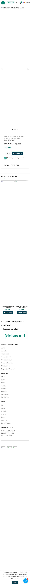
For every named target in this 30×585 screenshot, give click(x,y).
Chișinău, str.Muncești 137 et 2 (13, 321)
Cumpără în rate (5, 423)
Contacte (3, 411)
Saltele (3, 348)
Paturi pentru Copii (6, 360)
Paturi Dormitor (5, 366)
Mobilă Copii (4, 394)
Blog (2, 405)
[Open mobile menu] (3, 2)
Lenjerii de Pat (5, 354)
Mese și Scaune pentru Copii (11, 138)
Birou (2, 376)
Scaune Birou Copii (9, 140)
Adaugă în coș (17, 153)
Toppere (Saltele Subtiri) (8, 369)
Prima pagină (7, 136)
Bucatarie (3, 391)
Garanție (3, 417)
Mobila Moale (5, 397)
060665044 (6, 325)
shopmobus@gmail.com (11, 329)
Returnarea (4, 420)
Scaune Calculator (6, 357)
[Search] (17, 2)
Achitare (3, 414)
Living (2, 379)
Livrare (3, 408)
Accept (15, 582)
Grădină (3, 385)
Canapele (3, 351)
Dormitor (3, 388)
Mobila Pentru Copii (18, 136)
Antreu (3, 382)
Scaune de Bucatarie (7, 363)
